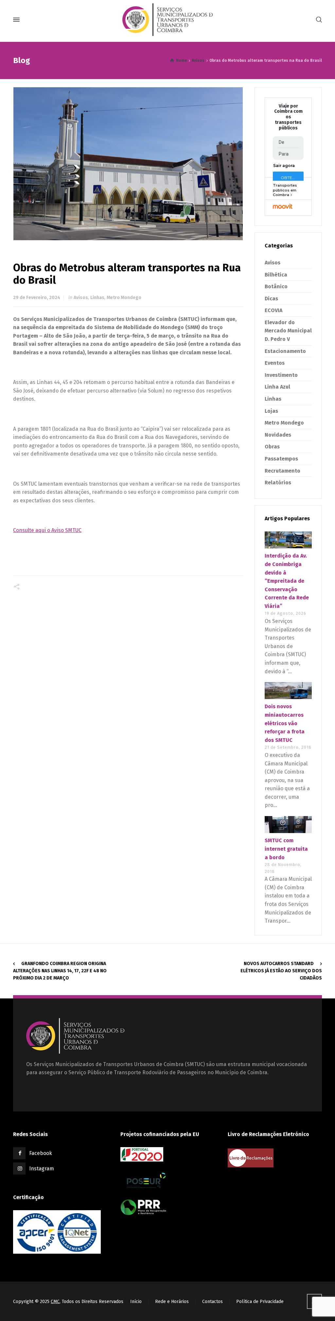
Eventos (275, 363)
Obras (272, 446)
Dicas (271, 298)
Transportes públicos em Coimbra (285, 190)
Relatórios (278, 482)
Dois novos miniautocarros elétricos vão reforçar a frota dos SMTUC (285, 723)
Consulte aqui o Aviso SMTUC (47, 530)
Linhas (97, 297)
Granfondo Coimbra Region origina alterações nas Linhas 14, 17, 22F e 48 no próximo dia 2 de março (60, 971)
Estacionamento (285, 351)
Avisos (81, 297)
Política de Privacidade (260, 1301)
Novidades (278, 435)
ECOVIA (273, 310)
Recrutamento (282, 471)
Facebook (40, 1153)
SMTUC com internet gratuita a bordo (286, 848)
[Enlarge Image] (128, 163)
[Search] (317, 19)
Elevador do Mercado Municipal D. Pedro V (288, 330)
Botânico (276, 286)
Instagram (41, 1168)
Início (136, 1301)
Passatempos (281, 459)
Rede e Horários (172, 1301)
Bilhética (276, 275)
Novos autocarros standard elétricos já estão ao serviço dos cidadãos (281, 971)
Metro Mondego (124, 297)
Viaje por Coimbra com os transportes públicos (288, 117)
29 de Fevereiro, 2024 (36, 297)
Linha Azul (277, 387)
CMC (55, 1301)
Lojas (271, 411)
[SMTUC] (167, 19)
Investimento (281, 375)
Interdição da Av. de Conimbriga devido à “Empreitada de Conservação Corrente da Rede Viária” (287, 581)
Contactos (212, 1301)
